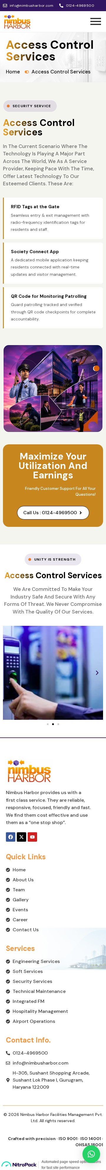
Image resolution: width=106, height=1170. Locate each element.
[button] (9, 673)
